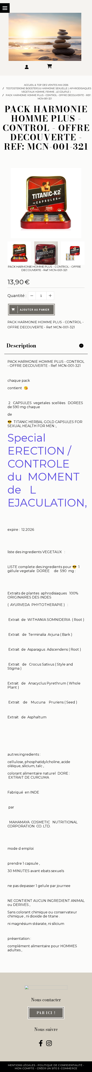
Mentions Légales (21, 1065)
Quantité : (16, 295)
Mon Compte (24, 1068)
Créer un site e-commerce (57, 1068)
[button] (78, 253)
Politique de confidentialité (60, 1065)
